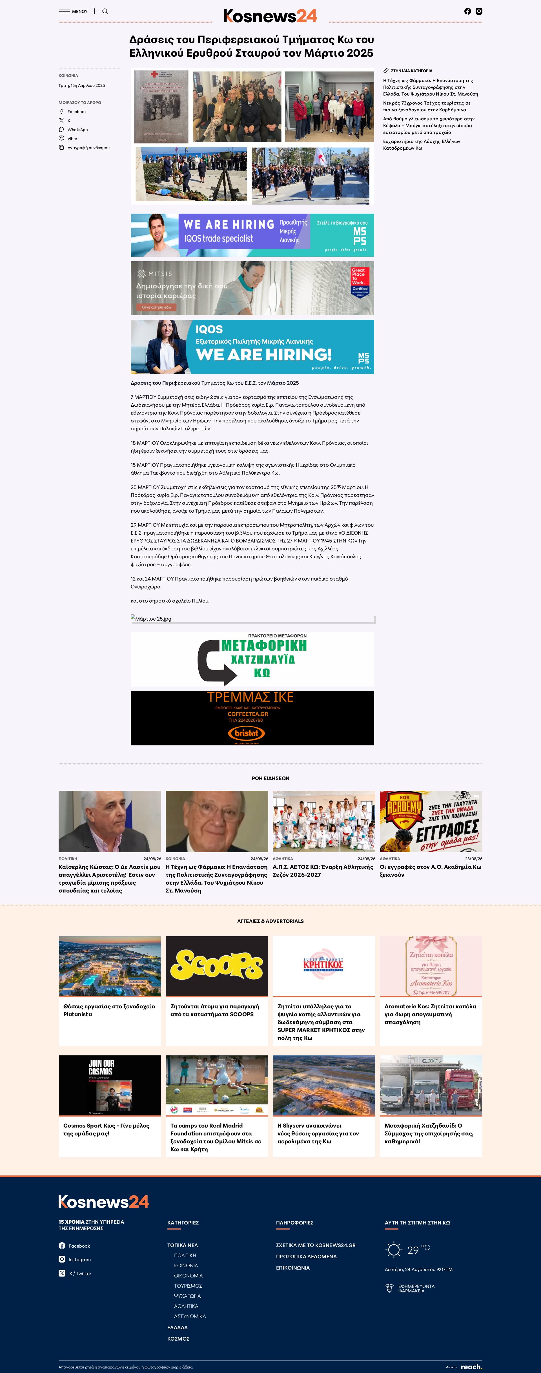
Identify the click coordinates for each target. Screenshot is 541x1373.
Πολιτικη (68, 858)
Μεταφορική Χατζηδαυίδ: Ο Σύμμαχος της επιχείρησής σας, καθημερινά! (429, 1133)
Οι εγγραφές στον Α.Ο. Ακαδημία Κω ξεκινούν (431, 870)
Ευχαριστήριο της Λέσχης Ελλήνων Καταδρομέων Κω (421, 144)
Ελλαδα (177, 1327)
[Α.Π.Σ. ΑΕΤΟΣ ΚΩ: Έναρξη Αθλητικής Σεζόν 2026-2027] (324, 821)
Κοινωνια (68, 75)
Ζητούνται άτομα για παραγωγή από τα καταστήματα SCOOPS (214, 1010)
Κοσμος (178, 1338)
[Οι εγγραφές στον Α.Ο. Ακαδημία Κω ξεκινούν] (431, 821)
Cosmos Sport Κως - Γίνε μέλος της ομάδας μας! (106, 1129)
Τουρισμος (188, 1285)
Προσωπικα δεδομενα (306, 1256)
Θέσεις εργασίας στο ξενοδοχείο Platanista (109, 1010)
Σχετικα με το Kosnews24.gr (316, 1244)
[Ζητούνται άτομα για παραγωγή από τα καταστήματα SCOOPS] (217, 966)
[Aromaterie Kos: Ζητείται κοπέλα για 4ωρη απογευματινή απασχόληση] (431, 966)
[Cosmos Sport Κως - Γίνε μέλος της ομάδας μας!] (110, 1086)
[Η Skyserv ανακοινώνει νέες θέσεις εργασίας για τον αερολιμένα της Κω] (324, 1086)
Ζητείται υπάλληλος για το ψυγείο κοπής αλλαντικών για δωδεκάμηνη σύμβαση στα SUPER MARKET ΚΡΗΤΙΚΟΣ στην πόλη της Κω (321, 1021)
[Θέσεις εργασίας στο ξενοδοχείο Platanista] (110, 966)
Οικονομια (188, 1275)
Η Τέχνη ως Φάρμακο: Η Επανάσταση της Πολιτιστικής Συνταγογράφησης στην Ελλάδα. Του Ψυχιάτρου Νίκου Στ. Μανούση (430, 87)
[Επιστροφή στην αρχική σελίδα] (270, 16)
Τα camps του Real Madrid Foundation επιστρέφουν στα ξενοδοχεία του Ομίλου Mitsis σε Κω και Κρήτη (215, 1137)
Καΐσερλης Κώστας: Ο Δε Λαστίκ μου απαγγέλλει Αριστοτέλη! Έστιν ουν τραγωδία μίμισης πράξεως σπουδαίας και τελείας (110, 878)
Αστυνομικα (190, 1315)
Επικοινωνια (293, 1267)
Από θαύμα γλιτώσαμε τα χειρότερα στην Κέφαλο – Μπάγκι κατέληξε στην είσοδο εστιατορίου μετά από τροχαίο (429, 125)
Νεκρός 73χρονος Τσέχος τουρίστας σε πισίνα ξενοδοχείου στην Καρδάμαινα (427, 105)
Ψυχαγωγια (187, 1295)
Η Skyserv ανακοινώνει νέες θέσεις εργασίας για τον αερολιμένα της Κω (318, 1133)
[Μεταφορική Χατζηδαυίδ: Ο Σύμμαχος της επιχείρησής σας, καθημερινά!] (431, 1086)
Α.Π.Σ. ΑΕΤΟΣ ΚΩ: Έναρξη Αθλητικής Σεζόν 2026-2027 (323, 870)
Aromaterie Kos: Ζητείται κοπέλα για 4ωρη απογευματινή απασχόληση (430, 1014)
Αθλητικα (283, 858)
